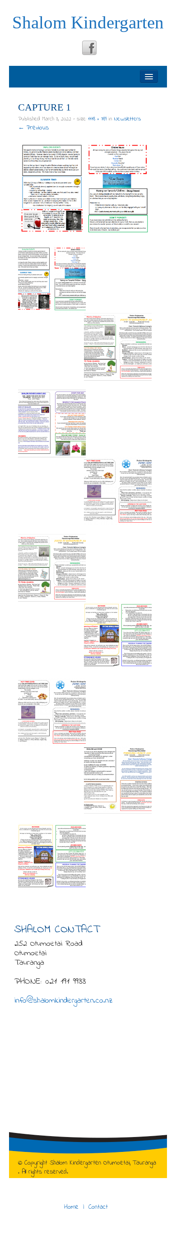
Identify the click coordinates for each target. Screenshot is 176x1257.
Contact (98, 1207)
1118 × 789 (97, 119)
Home (71, 1207)
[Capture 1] (85, 188)
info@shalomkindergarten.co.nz (63, 1001)
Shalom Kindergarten (88, 22)
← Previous (33, 128)
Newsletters (127, 119)
